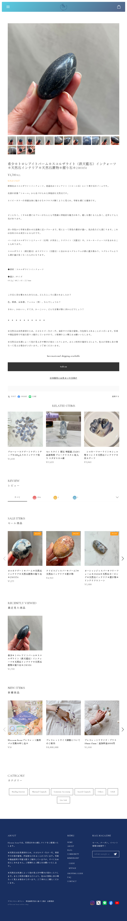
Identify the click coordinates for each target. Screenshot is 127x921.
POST (13, 396)
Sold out (63, 366)
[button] (122, 558)
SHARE (24, 396)
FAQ (69, 877)
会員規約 (50, 901)
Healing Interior (18, 792)
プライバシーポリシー (16, 901)
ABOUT (70, 846)
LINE (34, 396)
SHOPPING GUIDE (75, 873)
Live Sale (63, 800)
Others (100, 792)
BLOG (69, 850)
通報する (115, 396)
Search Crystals (84, 792)
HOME (70, 842)
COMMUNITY (73, 854)
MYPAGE (72, 868)
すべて (17, 497)
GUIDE (72, 863)
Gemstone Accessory (62, 792)
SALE (113, 792)
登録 (115, 854)
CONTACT (72, 881)
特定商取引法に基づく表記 (36, 901)
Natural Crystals (39, 792)
